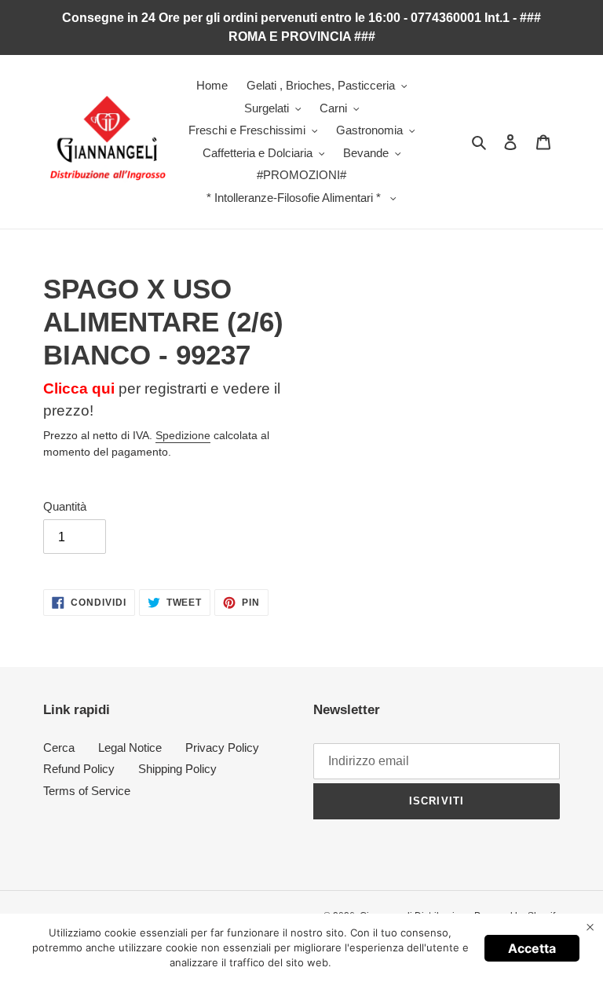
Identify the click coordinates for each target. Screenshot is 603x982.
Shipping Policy (177, 768)
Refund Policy (79, 768)
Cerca (59, 747)
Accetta (532, 948)
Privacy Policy (222, 747)
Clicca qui (79, 388)
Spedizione (182, 435)
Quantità (64, 506)
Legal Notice (130, 747)
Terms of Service (86, 790)
